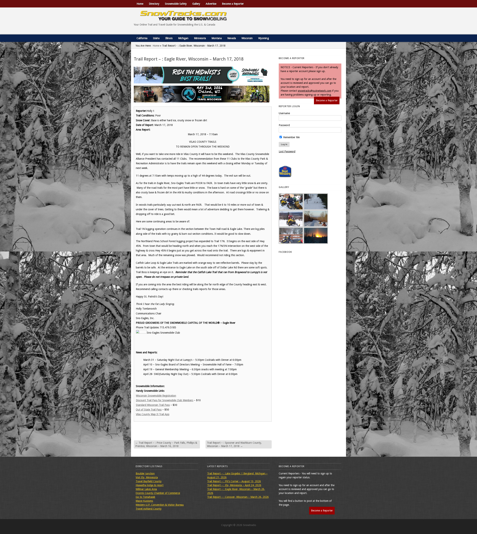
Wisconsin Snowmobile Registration (156, 395)
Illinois (169, 38)
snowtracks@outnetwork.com (314, 90)
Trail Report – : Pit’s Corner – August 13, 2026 (234, 481)
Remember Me (291, 137)
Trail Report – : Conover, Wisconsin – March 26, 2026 (238, 496)
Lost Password (287, 151)
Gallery (196, 3)
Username (284, 113)
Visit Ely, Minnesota (147, 477)
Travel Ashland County (149, 508)
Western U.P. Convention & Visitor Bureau (160, 504)
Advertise (211, 3)
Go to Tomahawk (145, 496)
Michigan (183, 38)
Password (284, 125)
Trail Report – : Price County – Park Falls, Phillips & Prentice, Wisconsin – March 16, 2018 (166, 444)
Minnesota (200, 38)
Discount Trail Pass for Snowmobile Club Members (164, 400)
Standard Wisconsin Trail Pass (153, 404)
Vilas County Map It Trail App (152, 414)
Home (140, 3)
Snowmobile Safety (176, 3)
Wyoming (263, 38)
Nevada (231, 38)
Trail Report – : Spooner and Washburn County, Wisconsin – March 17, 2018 (234, 444)
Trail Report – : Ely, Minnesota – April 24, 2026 (234, 485)
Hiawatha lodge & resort (149, 485)
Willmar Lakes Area (146, 489)
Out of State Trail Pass (149, 409)
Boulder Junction (145, 473)
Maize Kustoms (144, 500)
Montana (216, 38)
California (142, 38)
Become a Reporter (233, 3)
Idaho (156, 38)
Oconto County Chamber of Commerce (158, 493)
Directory (154, 3)
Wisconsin (247, 38)
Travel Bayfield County (149, 481)
